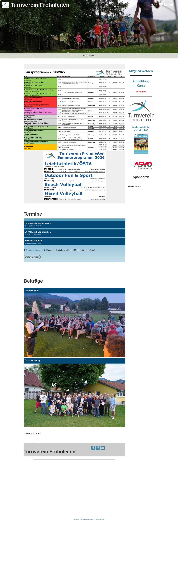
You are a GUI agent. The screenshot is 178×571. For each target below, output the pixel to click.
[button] (74, 224)
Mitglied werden (141, 71)
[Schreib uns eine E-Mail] (103, 448)
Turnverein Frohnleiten (40, 5)
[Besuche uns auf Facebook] (93, 448)
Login (152, 5)
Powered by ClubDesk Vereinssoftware (83, 519)
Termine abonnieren (34, 250)
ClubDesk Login (100, 519)
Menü (168, 4)
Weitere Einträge (32, 257)
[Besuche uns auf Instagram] (98, 448)
